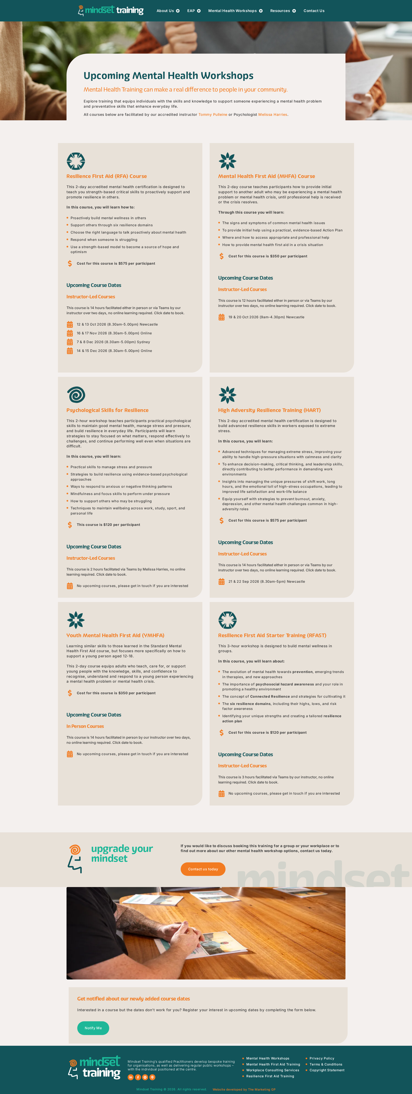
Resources (280, 11)
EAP (191, 11)
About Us (165, 11)
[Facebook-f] (138, 1077)
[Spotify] (145, 1077)
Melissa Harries (272, 114)
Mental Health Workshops (232, 11)
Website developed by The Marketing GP (244, 1089)
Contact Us (314, 11)
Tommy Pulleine (212, 114)
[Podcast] (152, 1077)
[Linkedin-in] (131, 1077)
